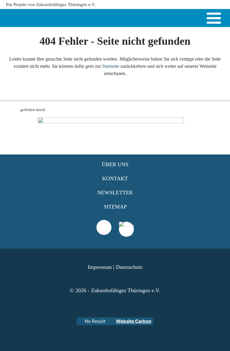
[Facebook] (126, 237)
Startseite (110, 66)
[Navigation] (214, 19)
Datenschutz (129, 267)
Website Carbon (133, 321)
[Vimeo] (103, 227)
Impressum (100, 267)
